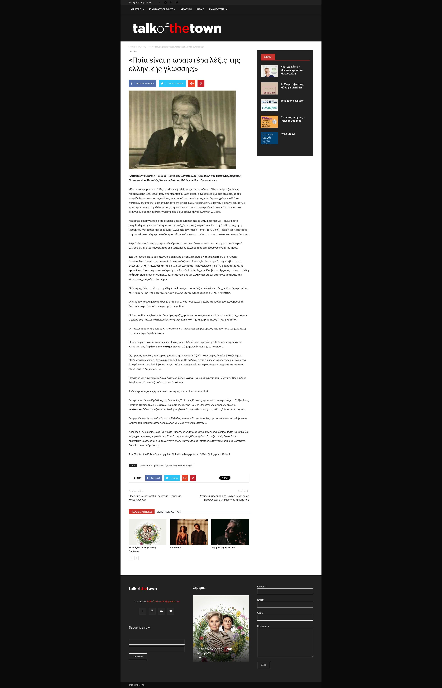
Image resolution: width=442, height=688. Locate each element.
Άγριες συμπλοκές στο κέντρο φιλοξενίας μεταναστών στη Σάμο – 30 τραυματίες (224, 497)
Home (132, 46)
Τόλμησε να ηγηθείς (292, 100)
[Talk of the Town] (221, 27)
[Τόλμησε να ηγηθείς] (269, 105)
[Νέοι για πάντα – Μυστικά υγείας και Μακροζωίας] (269, 71)
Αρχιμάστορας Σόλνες (223, 547)
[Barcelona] (189, 532)
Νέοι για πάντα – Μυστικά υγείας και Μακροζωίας (292, 70)
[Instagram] (165, 2)
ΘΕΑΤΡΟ (136, 9)
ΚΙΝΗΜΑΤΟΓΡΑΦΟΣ (161, 9)
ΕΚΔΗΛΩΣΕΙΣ (216, 9)
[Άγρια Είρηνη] (269, 138)
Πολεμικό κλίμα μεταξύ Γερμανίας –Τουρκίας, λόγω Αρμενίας (155, 497)
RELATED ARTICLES (141, 511)
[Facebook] (159, 2)
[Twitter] (176, 2)
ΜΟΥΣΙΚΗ (186, 9)
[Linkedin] (171, 2)
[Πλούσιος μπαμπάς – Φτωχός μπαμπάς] (269, 122)
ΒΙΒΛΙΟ (200, 9)
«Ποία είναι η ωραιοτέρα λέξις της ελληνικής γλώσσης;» (166, 465)
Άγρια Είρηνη (288, 134)
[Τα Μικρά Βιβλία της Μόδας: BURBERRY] (269, 88)
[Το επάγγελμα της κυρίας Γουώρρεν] (147, 532)
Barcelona (175, 547)
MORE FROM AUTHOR (169, 511)
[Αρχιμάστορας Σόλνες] (230, 532)
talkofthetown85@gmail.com (163, 601)
